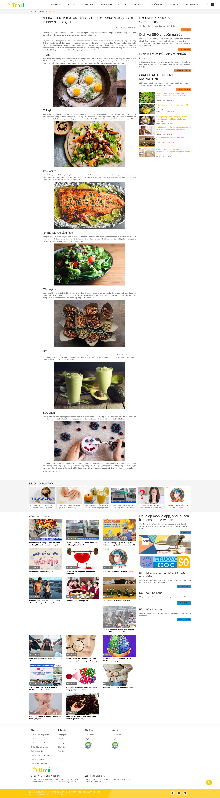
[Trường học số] (165, 561)
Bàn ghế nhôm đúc (184, 586)
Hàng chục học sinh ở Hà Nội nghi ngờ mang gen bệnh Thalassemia (81, 689)
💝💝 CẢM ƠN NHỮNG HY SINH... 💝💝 (118, 571)
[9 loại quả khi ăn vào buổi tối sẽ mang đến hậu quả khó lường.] (82, 703)
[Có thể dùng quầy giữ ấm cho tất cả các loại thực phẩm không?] (82, 530)
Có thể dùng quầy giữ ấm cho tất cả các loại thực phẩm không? (81, 544)
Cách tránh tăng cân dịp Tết (77, 601)
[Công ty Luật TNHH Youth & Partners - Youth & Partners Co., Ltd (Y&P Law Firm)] (165, 544)
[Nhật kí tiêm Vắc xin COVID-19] (45, 559)
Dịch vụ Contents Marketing (41, 755)
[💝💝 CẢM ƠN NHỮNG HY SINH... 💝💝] (119, 559)
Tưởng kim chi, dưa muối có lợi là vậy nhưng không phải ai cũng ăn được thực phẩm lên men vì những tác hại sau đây (82, 660)
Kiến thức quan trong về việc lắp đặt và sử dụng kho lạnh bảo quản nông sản (44, 544)
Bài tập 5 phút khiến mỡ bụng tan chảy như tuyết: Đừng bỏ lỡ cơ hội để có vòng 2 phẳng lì (45, 602)
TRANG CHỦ (55, 4)
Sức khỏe (138, 4)
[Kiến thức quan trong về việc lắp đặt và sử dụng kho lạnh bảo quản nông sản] (45, 530)
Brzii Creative (185, 532)
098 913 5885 (38, 795)
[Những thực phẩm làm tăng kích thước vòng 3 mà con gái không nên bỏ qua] (147, 120)
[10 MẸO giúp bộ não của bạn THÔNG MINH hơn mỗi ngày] (119, 646)
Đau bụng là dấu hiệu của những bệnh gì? (118, 689)
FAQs (87, 739)
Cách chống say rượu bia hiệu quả (116, 600)
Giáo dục (174, 4)
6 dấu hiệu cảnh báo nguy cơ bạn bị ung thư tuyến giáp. (45, 717)
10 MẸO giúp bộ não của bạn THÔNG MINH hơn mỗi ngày (117, 660)
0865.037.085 (58, 795)
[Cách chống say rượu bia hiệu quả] (147, 141)
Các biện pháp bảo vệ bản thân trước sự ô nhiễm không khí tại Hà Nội (118, 631)
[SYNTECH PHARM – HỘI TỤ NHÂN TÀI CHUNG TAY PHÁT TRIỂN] (45, 674)
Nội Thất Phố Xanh (184, 603)
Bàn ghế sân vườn (184, 619)
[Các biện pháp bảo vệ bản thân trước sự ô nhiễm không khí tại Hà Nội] (119, 617)
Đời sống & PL (157, 4)
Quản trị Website (37, 751)
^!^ (217, 793)
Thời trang (106, 4)
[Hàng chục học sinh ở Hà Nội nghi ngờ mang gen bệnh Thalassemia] (82, 674)
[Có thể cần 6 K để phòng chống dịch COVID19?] (82, 559)
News (42, 11)
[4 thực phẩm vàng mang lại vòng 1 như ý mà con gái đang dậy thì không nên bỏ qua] (147, 152)
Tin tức (72, 4)
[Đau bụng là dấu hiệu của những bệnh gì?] (119, 674)
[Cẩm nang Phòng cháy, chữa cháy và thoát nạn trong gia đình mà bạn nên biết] (119, 530)
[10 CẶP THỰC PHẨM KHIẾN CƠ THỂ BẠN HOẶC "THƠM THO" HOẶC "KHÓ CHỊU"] (147, 97)
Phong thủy (192, 4)
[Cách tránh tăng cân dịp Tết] (82, 587)
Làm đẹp (122, 4)
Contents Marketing (183, 89)
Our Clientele (89, 735)
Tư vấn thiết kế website (182, 70)
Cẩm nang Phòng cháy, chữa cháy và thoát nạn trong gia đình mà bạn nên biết (119, 544)
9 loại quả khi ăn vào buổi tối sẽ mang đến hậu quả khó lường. (81, 717)
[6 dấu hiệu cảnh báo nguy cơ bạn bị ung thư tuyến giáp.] (45, 703)
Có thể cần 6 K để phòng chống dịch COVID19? (80, 573)
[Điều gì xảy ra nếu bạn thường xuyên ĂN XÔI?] (147, 109)
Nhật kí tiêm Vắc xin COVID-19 (41, 571)
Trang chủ (33, 11)
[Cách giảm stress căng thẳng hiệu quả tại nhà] (45, 646)
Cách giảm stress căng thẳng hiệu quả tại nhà (45, 660)
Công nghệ (88, 4)
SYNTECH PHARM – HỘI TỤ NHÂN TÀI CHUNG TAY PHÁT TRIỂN (44, 689)
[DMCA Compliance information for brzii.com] (88, 745)
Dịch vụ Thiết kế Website (40, 743)
